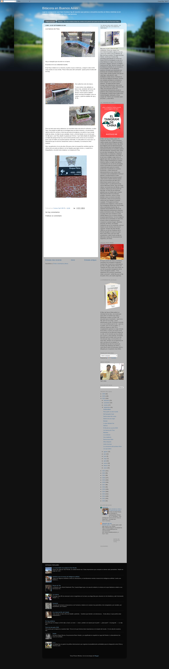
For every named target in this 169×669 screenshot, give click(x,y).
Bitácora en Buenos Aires (60, 8)
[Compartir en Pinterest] (84, 208)
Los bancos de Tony (109, 430)
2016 (103, 487)
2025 (103, 396)
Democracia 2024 (108, 439)
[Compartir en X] (81, 208)
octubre (106, 405)
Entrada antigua (90, 260)
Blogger (97, 656)
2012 (103, 496)
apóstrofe (105, 507)
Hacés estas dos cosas (109, 416)
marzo (106, 463)
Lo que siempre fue (108, 423)
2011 (103, 498)
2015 (103, 489)
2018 (103, 482)
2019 (103, 480)
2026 (103, 394)
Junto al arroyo (107, 444)
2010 (103, 501)
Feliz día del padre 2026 (52, 627)
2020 (103, 477)
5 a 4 (54, 642)
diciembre (106, 400)
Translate (113, 358)
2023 (103, 470)
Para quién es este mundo (110, 411)
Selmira (105, 425)
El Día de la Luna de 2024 (110, 428)
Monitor (105, 421)
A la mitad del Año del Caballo (61, 612)
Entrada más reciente (53, 260)
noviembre (107, 402)
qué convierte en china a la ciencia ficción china (115, 509)
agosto (106, 451)
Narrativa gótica (106, 525)
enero (105, 468)
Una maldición (107, 437)
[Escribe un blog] (79, 208)
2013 (103, 494)
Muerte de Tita (57, 585)
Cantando (55, 603)
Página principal (50, 21)
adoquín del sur (107, 523)
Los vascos (56, 594)
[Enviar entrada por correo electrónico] (74, 208)
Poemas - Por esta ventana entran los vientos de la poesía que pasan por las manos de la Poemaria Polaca (89, 21)
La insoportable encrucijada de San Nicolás (65, 567)
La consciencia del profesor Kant (112, 446)
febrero (106, 465)
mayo (105, 458)
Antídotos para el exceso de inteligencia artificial (66, 576)
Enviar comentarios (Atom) (60, 263)
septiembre (107, 407)
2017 (103, 484)
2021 (103, 475)
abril (105, 461)
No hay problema (50, 621)
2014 (103, 491)
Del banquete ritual (108, 414)
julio (105, 454)
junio (105, 456)
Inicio (73, 260)
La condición (106, 435)
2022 (103, 473)
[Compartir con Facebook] (82, 208)
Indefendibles (107, 409)
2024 (103, 398)
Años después (107, 441)
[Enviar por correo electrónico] (77, 208)
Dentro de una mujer (109, 418)
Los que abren (107, 448)
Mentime (105, 432)
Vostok (54, 633)
